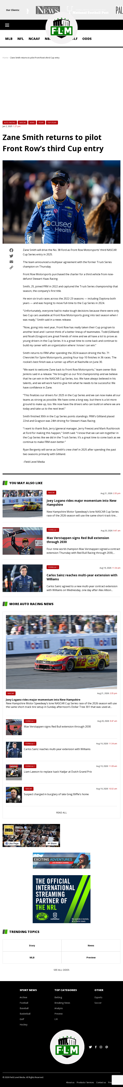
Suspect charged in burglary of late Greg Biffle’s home (56, 794)
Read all (61, 812)
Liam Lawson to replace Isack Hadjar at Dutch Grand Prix (58, 771)
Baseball (24, 1008)
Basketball (25, 1013)
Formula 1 (52, 530)
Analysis (58, 1008)
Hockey (23, 1024)
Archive (23, 997)
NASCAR (22, 122)
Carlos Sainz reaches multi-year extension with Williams (57, 749)
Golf (22, 1019)
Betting (58, 997)
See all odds (61, 969)
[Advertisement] (61, 92)
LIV (56, 1019)
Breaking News (62, 1002)
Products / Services (85, 1082)
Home (5, 57)
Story (41, 122)
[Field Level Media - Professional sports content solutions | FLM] (61, 27)
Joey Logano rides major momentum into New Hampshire (43, 699)
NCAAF (34, 38)
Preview (91, 957)
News (32, 122)
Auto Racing (9, 122)
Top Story (52, 122)
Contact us (101, 1082)
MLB (8, 38)
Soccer (98, 1002)
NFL (20, 38)
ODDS (87, 38)
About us (70, 1082)
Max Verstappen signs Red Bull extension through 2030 (57, 726)
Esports (98, 997)
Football (24, 1002)
